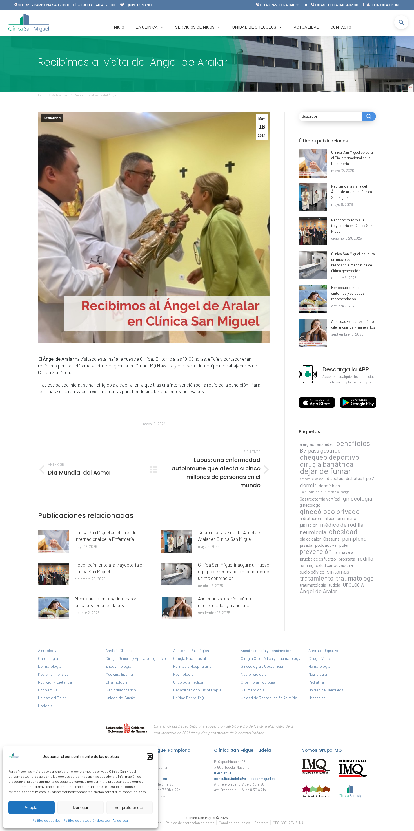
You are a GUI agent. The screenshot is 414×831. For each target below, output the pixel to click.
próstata (347, 558)
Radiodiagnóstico (121, 689)
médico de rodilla (341, 524)
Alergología (47, 650)
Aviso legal (121, 820)
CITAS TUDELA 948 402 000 (337, 5)
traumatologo (355, 578)
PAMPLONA (42, 5)
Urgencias (317, 697)
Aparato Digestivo (323, 650)
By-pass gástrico (320, 450)
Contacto (341, 27)
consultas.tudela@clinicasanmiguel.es (245, 778)
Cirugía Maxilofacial (189, 658)
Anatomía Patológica (191, 650)
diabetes (335, 478)
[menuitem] (190, 822)
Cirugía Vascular (322, 658)
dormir (308, 485)
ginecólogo (310, 505)
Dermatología (49, 666)
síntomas (338, 571)
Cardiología (48, 658)
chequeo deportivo (329, 457)
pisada (306, 545)
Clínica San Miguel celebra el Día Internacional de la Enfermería (106, 535)
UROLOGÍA (353, 584)
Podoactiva (48, 689)
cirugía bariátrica (326, 464)
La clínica (146, 27)
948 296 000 (63, 5)
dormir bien (329, 485)
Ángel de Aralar (318, 591)
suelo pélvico (312, 571)
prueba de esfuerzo (318, 558)
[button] (150, 756)
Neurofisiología (254, 674)
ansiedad (325, 444)
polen (344, 545)
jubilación (309, 525)
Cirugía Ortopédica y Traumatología (271, 658)
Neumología (183, 674)
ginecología (357, 498)
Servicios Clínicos (195, 27)
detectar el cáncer (312, 478)
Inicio (118, 27)
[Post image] (53, 541)
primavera (343, 552)
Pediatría (316, 682)
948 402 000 (104, 5)
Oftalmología (117, 682)
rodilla (365, 558)
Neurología (317, 674)
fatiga (345, 492)
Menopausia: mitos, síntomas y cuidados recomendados (105, 602)
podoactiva (326, 545)
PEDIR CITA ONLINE (385, 5)
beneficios (353, 443)
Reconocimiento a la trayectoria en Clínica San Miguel (109, 568)
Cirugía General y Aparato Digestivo (136, 658)
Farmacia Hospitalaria (192, 666)
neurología (313, 532)
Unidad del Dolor (52, 697)
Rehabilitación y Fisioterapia (197, 689)
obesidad (343, 531)
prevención (316, 551)
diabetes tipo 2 (360, 478)
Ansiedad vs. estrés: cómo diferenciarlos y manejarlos (224, 602)
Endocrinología (118, 666)
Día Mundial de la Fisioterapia (319, 492)
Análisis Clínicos (119, 650)
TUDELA (86, 5)
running (306, 565)
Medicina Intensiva (53, 674)
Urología (45, 705)
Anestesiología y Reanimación (266, 650)
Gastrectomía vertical (320, 498)
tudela (334, 584)
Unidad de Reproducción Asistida (269, 697)
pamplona (354, 538)
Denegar (80, 807)
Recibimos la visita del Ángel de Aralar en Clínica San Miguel (229, 535)
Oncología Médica (188, 682)
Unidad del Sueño (120, 697)
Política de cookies (46, 820)
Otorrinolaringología (258, 682)
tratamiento (316, 578)
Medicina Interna (119, 674)
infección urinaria (340, 518)
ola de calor (310, 538)
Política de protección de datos (86, 820)
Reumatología (253, 689)
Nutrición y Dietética (55, 682)
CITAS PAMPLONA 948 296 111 (283, 5)
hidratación (310, 518)
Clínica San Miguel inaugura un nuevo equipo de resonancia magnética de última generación (233, 571)
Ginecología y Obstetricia (262, 666)
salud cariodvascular (335, 565)
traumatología (313, 584)
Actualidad (306, 27)
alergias (307, 444)
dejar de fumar (325, 471)
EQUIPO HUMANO (138, 5)
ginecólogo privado (330, 511)
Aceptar (32, 807)
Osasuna (331, 538)
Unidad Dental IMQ (188, 697)
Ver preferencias (130, 807)
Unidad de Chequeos (254, 27)
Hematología (319, 666)
